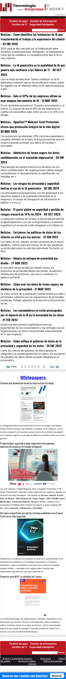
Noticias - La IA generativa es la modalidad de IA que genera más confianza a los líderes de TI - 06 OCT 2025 (33, 70)
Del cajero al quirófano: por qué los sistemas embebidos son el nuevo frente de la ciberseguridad (31, 514)
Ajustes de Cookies (27, 661)
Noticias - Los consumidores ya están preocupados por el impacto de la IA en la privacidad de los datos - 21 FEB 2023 (32, 315)
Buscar (61, 30)
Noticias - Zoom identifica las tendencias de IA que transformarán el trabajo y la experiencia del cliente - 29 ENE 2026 (33, 39)
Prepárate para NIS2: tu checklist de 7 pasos (20, 576)
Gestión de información (43, 21)
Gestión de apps (18, 21)
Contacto (32, 664)
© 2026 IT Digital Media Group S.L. (18, 659)
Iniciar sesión (60, 14)
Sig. (52, 366)
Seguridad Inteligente (41, 24)
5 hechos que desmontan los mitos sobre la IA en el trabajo (27, 383)
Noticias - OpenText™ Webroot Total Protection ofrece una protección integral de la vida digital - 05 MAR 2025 (31, 126)
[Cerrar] (64, 676)
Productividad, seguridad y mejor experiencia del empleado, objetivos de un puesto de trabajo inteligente (27, 445)
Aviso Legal (45, 659)
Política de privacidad (52, 661)
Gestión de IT (19, 24)
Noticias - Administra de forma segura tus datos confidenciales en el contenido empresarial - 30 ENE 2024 (32, 157)
